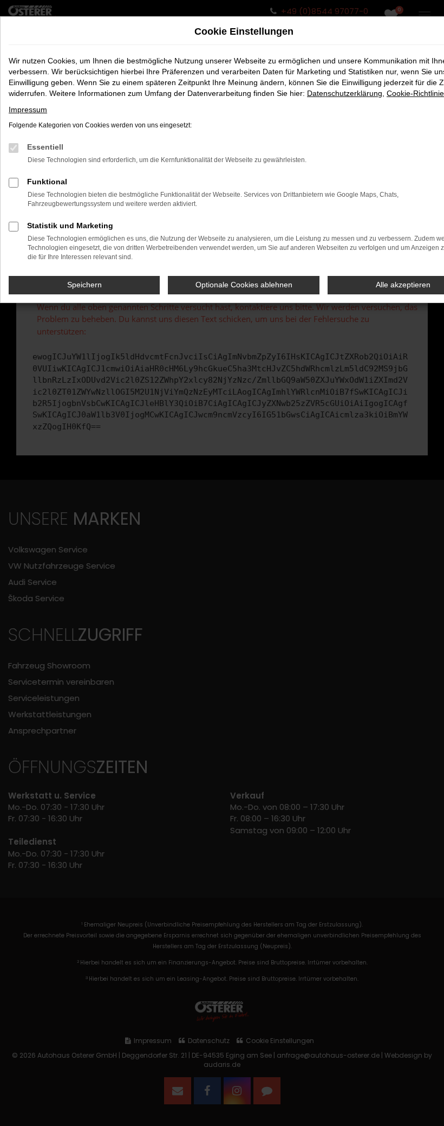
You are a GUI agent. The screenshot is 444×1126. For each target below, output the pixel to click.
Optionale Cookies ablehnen (243, 284)
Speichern (84, 284)
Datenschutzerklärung (344, 93)
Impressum (28, 109)
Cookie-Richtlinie (415, 93)
